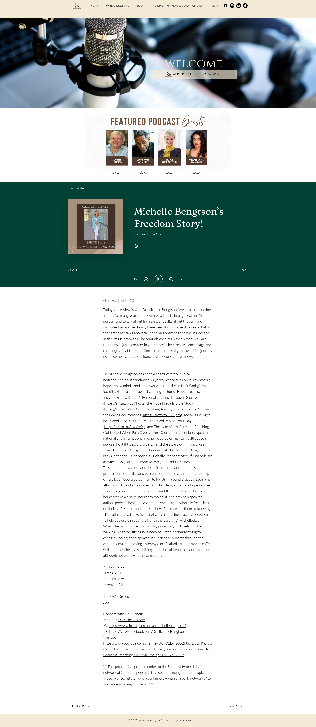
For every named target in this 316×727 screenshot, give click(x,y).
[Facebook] (225, 5)
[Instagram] (232, 5)
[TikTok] (245, 5)
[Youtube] (238, 5)
